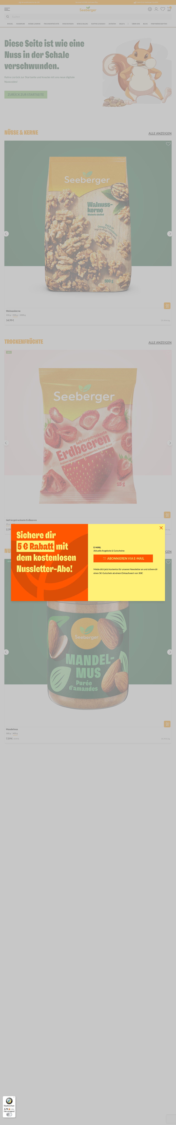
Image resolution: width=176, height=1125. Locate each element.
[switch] (9, 1114)
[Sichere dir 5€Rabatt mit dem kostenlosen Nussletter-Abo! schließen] (161, 528)
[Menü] (14, 1097)
